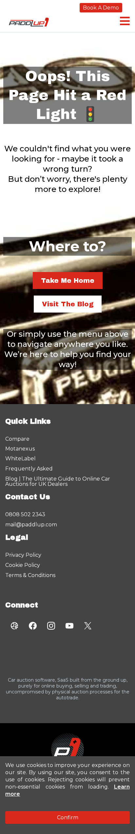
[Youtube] (69, 626)
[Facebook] (33, 626)
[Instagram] (51, 626)
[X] (88, 626)
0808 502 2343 (25, 514)
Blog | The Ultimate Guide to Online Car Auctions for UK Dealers (57, 481)
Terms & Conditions (30, 575)
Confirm (67, 817)
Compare (17, 439)
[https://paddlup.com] (67, 749)
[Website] (14, 626)
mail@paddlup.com (31, 524)
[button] (124, 21)
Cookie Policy (22, 565)
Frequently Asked (29, 469)
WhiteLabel (20, 458)
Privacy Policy (23, 555)
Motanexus (20, 449)
